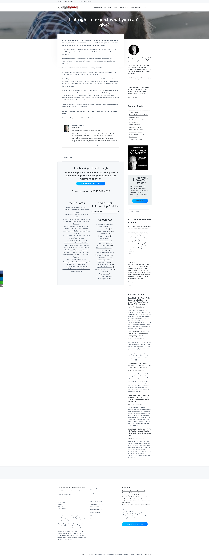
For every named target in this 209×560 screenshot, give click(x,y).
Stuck (104, 272)
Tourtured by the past (135, 139)
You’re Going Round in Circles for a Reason (133, 495)
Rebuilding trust (103, 257)
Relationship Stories (103, 260)
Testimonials (103, 274)
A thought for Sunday (103, 224)
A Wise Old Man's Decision (136, 134)
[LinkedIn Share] (1, 278)
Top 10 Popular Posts (103, 276)
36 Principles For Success (136, 129)
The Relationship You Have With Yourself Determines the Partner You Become (76, 209)
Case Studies (103, 227)
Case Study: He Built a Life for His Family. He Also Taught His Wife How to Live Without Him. (76, 269)
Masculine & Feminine (103, 248)
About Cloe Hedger (95, 512)
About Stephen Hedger (96, 509)
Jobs (91, 515)
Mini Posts (104, 250)
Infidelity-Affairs (103, 236)
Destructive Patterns (103, 231)
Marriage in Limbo (134, 117)
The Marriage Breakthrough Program (94, 145)
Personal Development (103, 255)
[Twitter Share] (1, 275)
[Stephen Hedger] (67, 128)
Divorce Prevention (134, 125)
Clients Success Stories (96, 501)
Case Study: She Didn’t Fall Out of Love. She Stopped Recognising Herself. (138, 334)
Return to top (148, 554)
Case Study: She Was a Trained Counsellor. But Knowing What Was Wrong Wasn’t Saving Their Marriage (76, 242)
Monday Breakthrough (104, 253)
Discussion (104, 234)
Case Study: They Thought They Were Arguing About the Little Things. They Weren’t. (76, 254)
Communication (103, 229)
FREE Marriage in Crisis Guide (96, 489)
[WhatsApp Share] (1, 282)
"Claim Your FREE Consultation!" (91, 183)
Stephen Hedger (78, 126)
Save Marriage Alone (104, 264)
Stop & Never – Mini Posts (104, 269)
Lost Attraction (103, 243)
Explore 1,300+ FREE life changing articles (96, 505)
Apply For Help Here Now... (134, 524)
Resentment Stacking (135, 127)
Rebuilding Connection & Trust (137, 120)
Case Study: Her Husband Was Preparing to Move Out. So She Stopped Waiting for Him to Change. (76, 261)
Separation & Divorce (104, 267)
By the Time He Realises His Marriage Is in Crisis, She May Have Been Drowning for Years (76, 221)
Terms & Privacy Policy (87, 554)
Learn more (140, 201)
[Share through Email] (1, 285)
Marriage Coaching (103, 245)
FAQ (91, 498)
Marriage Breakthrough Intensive (96, 494)
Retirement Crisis (104, 262)
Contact (92, 519)
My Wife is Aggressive (135, 132)
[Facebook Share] (1, 272)
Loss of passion (104, 241)
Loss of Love (104, 238)
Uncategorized (68, 157)
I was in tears (133, 137)
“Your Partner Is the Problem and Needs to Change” (136, 505)
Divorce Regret (133, 122)
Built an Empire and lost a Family (138, 115)
